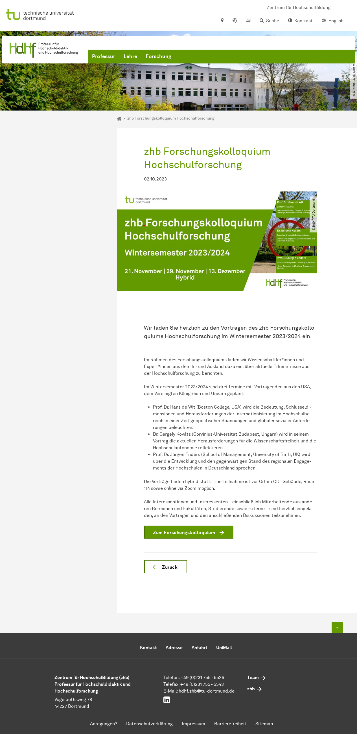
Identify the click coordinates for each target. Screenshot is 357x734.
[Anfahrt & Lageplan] (222, 20)
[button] (165, 566)
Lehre (130, 56)
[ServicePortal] (235, 20)
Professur (103, 56)
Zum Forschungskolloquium (184, 532)
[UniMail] (248, 20)
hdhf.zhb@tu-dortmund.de (207, 691)
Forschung (158, 56)
